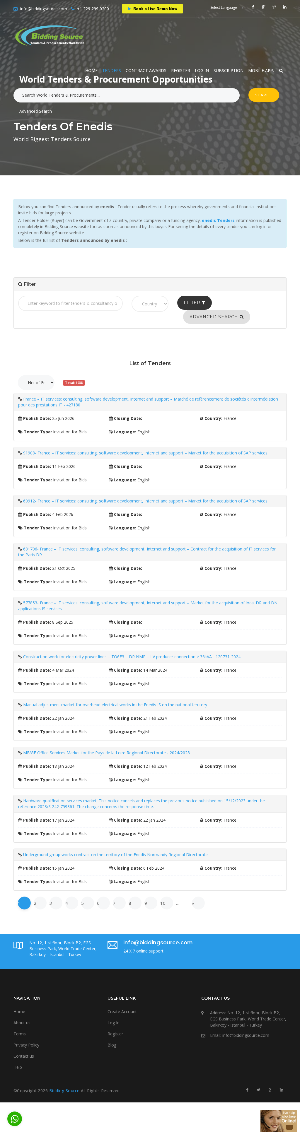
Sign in (133, 92)
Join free (162, 92)
